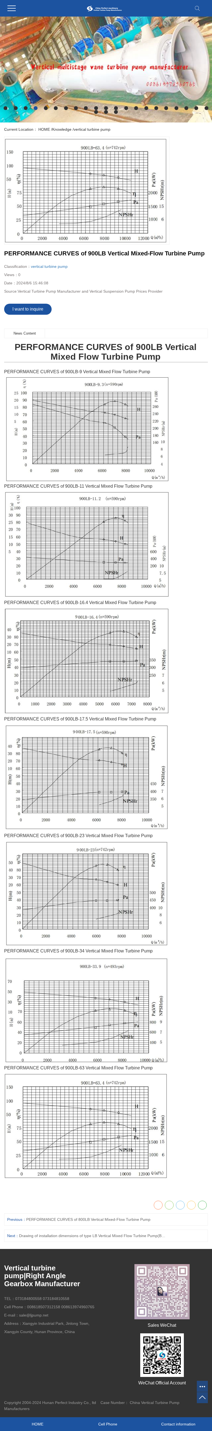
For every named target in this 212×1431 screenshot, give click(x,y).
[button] (5, 108)
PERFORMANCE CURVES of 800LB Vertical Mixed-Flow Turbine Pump (88, 1219)
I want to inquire (27, 309)
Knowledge (61, 129)
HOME (44, 129)
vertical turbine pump (92, 129)
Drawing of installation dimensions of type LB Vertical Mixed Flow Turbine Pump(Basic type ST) (93, 1236)
